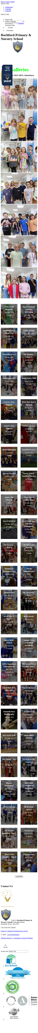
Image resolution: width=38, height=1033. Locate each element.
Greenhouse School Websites (23, 938)
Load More (19, 876)
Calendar (8, 9)
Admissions (9, 7)
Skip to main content (8, 2)
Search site (4, 951)
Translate (21, 23)
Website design (6, 938)
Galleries (8, 11)
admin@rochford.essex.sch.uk (14, 931)
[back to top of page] (5, 949)
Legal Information (13, 934)
